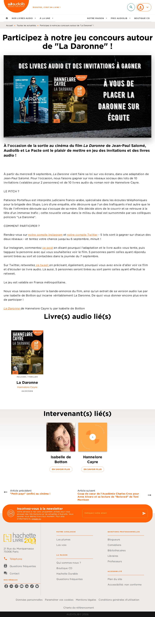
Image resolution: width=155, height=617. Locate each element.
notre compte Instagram (45, 234)
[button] (61, 447)
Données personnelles (29, 599)
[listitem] (6, 586)
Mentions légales (86, 599)
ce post (47, 247)
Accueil (9, 25)
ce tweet (42, 265)
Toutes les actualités (26, 25)
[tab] (7, 18)
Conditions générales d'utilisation (119, 599)
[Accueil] (16, 7)
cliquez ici (36, 519)
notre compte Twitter (82, 234)
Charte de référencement (78, 607)
